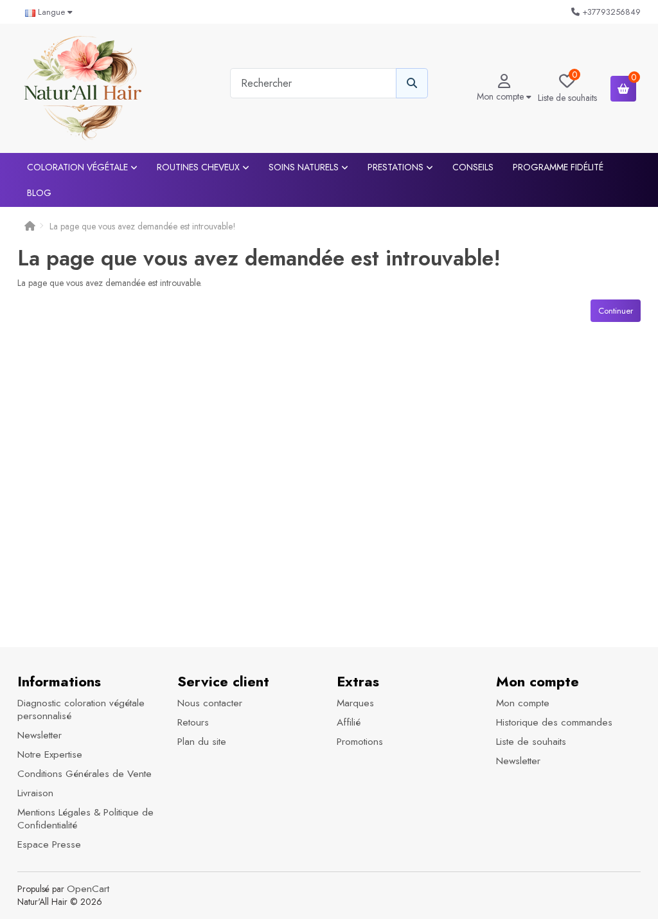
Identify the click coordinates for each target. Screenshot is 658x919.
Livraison (35, 793)
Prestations (397, 167)
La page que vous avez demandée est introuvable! (142, 226)
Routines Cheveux (199, 167)
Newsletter (39, 735)
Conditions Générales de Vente (84, 774)
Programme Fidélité (558, 167)
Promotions (360, 742)
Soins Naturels (305, 167)
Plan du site (201, 742)
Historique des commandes (554, 722)
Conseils (473, 167)
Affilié (348, 722)
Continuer (615, 311)
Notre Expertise (49, 754)
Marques (355, 703)
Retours (193, 722)
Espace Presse (49, 844)
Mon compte (522, 703)
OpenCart (88, 889)
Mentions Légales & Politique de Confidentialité (85, 818)
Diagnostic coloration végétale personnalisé (81, 709)
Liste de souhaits (531, 742)
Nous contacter (209, 703)
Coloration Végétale (78, 167)
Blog (39, 192)
